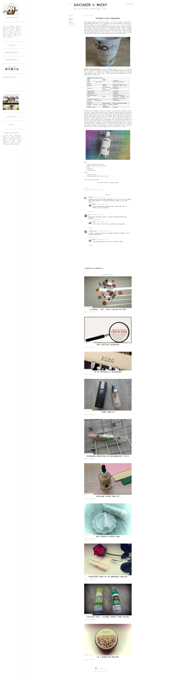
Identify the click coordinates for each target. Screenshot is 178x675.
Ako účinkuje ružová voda (108, 536)
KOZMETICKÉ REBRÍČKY (95, 9)
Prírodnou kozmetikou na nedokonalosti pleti (108, 456)
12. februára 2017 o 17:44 (97, 214)
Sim (89, 214)
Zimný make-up (107, 412)
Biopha (70, 21)
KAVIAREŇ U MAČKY (90, 5)
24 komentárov (92, 374)
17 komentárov (92, 347)
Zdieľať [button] (71, 15)
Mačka (94, 204)
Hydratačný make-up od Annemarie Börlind (108, 577)
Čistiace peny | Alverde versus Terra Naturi (108, 617)
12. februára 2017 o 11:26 (99, 197)
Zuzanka (90, 197)
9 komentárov (92, 458)
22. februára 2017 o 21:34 (103, 231)
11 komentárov (92, 579)
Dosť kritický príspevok (108, 345)
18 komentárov (92, 539)
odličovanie (72, 25)
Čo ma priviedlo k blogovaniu (108, 372)
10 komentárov (92, 414)
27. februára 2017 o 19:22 (102, 239)
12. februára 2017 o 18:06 (102, 204)
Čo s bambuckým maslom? (108, 657)
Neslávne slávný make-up (108, 496)
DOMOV (75, 9)
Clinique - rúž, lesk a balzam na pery (108, 309)
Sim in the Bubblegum (94, 219)
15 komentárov (92, 312)
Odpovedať (90, 211)
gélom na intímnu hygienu (114, 24)
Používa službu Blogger (102, 668)
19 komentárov (92, 498)
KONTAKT (104, 9)
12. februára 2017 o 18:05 (102, 221)
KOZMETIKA (71, 23)
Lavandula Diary (92, 231)
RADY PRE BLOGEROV (83, 9)
